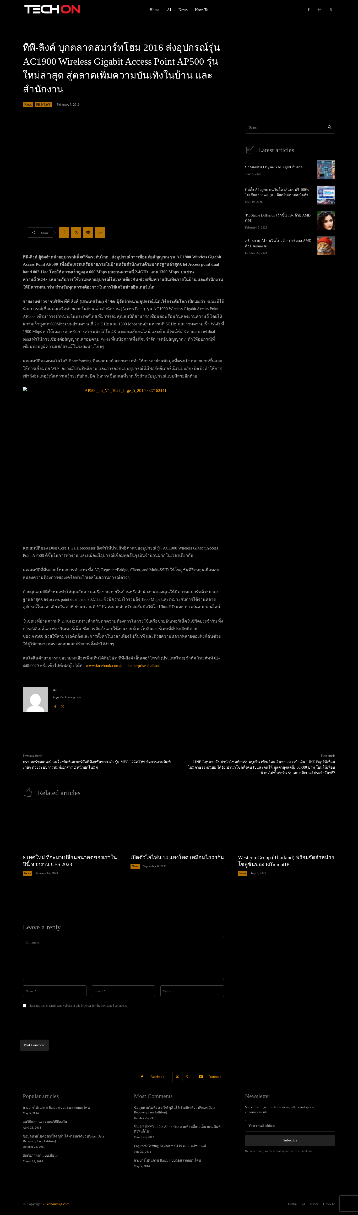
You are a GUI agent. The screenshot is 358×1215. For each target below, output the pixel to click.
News (28, 105)
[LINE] (88, 232)
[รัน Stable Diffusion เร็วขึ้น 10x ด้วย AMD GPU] (326, 220)
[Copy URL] (100, 232)
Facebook (157, 1077)
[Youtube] (201, 1077)
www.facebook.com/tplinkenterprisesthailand (123, 665)
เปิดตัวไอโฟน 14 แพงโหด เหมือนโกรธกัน (177, 857)
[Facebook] (308, 9)
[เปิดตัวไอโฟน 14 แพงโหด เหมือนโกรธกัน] (179, 828)
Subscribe (290, 1140)
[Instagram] (320, 9)
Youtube (215, 1077)
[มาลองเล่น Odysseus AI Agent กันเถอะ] (326, 169)
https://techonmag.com (67, 697)
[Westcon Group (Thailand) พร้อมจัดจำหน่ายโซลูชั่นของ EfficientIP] (286, 828)
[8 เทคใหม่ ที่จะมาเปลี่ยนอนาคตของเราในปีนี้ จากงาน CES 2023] (71, 828)
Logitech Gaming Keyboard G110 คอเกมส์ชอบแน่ (170, 1146)
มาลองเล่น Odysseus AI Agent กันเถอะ (275, 167)
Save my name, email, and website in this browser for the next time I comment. (78, 1005)
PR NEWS (43, 105)
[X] (331, 9)
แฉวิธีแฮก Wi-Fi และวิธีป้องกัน (45, 1122)
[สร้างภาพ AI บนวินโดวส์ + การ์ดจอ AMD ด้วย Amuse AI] (326, 245)
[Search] (329, 128)
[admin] (35, 699)
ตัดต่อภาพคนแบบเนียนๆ (40, 1155)
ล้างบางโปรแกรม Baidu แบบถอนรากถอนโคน (56, 1107)
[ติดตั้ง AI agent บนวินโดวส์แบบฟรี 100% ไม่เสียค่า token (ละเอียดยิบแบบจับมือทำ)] (326, 195)
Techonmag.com (57, 1204)
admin (57, 690)
